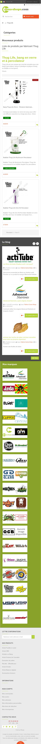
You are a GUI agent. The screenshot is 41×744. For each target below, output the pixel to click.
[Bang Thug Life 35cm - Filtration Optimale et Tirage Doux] (20, 91)
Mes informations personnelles (11, 703)
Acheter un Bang (7, 654)
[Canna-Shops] (18, 9)
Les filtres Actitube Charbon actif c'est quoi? (18, 264)
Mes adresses (6, 700)
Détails (4, 71)
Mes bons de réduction (9, 706)
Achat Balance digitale (9, 670)
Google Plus (15, 726)
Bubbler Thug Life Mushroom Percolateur (17, 157)
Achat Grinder (6, 667)
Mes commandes (7, 693)
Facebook (3, 726)
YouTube (12, 726)
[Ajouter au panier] (37, 124)
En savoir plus (30, 279)
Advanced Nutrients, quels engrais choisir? (17, 301)
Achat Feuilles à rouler (9, 648)
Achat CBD (5, 651)
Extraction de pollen (8, 660)
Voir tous (35, 358)
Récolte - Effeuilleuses (9, 663)
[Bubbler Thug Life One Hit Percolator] (20, 192)
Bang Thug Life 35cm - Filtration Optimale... (18, 107)
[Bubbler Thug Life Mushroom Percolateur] (20, 142)
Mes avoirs (5, 697)
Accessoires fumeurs (8, 673)
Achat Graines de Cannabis (10, 657)
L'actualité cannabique (12, 304)
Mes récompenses (8, 709)
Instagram (6, 726)
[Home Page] (2, 23)
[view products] (8, 374)
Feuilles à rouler (10, 268)
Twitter (9, 726)
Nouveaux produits (12, 40)
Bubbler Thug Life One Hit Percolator (15, 208)
